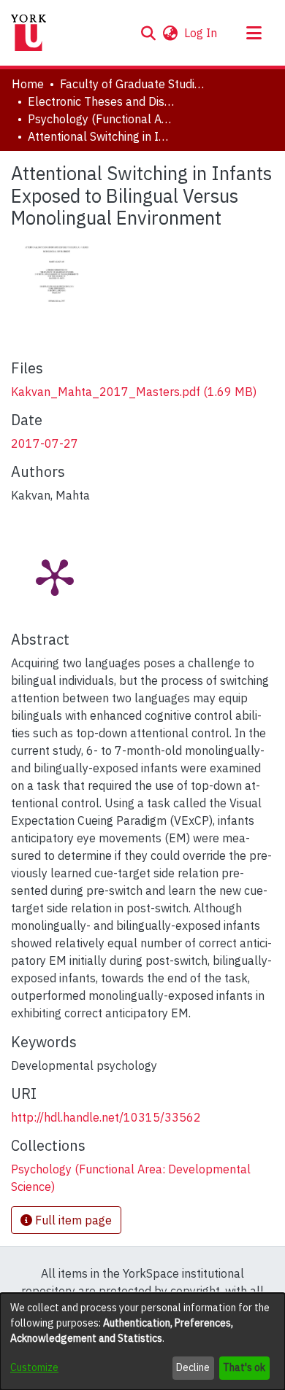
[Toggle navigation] (253, 33)
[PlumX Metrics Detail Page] (55, 576)
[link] (133, 391)
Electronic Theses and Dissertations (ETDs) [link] (101, 101)
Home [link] (28, 84)
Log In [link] (201, 33)
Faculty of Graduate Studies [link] (133, 84)
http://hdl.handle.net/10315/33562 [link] (106, 1117)
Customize (34, 1367)
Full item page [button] (72, 1220)
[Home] (28, 33)
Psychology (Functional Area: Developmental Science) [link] (101, 119)
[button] (148, 33)
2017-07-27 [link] (44, 443)
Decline (193, 1367)
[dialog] (142, 1341)
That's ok (244, 1367)
